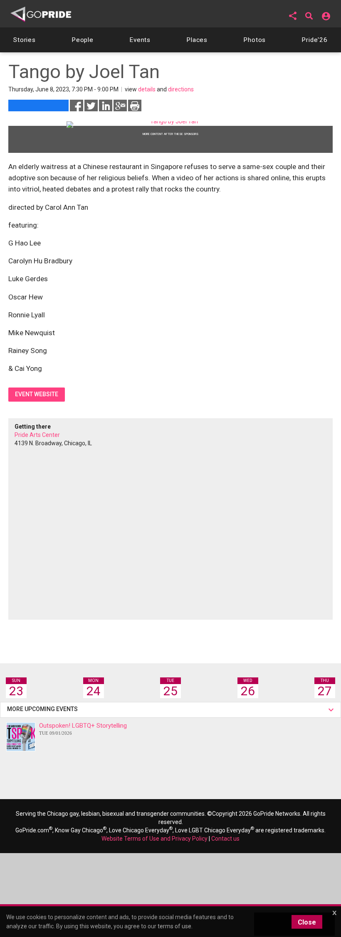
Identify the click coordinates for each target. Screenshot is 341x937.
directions (181, 89)
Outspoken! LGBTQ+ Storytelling (83, 729)
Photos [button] (254, 40)
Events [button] (140, 40)
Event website (36, 394)
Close (307, 922)
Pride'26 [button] (314, 40)
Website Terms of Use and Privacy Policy (154, 838)
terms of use (174, 926)
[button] (293, 15)
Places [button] (197, 40)
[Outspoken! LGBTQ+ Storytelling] (20, 736)
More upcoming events (43, 709)
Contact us (225, 838)
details (147, 89)
